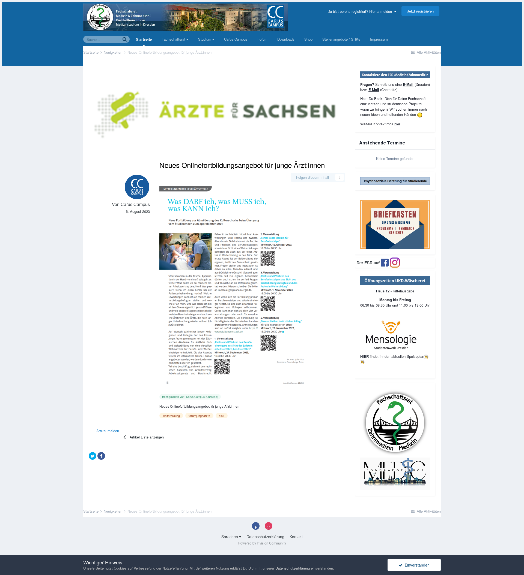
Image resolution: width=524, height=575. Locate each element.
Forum (262, 39)
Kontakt (296, 536)
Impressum (379, 39)
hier (397, 123)
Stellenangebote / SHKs (341, 39)
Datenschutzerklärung (265, 536)
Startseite (144, 39)
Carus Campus (236, 39)
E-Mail (408, 84)
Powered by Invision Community (262, 543)
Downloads (285, 39)
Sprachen (230, 536)
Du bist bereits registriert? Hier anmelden (360, 11)
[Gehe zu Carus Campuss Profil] (137, 187)
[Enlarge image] (395, 280)
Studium (205, 39)
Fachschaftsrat (174, 39)
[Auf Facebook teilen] (101, 456)
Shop (308, 39)
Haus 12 (382, 290)
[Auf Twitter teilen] (92, 456)
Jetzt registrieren (420, 11)
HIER (365, 356)
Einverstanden (416, 565)
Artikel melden (107, 430)
